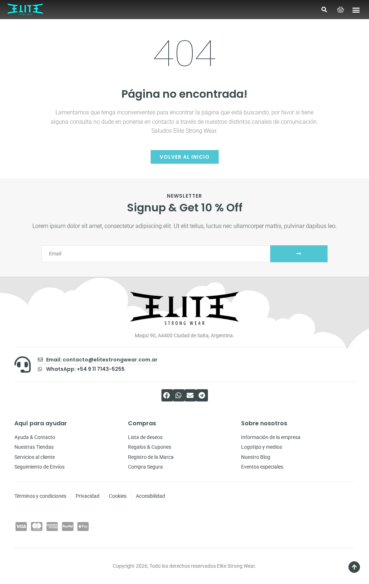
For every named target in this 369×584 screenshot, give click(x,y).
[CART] (341, 9)
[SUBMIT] (299, 253)
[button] (324, 10)
